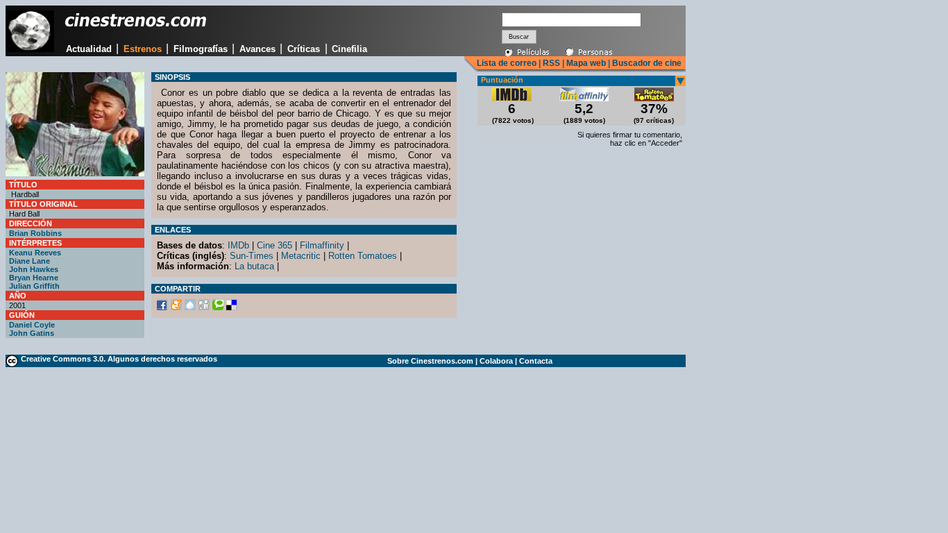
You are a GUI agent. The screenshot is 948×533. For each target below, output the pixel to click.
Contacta (535, 361)
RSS (551, 63)
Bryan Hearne (33, 277)
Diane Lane (29, 261)
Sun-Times (251, 256)
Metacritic (301, 256)
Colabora (496, 361)
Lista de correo (506, 63)
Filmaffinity (322, 245)
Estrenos (143, 49)
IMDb (238, 245)
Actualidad (89, 49)
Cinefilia (349, 49)
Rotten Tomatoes (362, 256)
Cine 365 (274, 245)
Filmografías (200, 49)
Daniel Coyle (32, 325)
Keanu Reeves (35, 252)
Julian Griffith (34, 286)
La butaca (254, 266)
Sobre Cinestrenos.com (430, 361)
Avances (257, 49)
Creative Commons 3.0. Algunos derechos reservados (119, 359)
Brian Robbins (35, 233)
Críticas (303, 49)
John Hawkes (33, 269)
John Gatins (31, 333)
